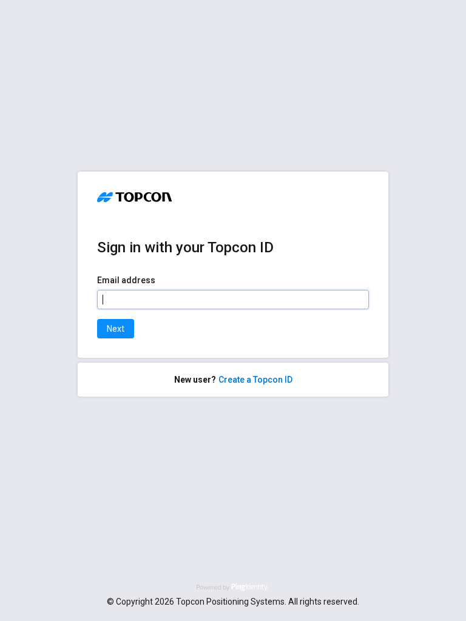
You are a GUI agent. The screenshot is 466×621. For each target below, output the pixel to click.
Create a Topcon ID (255, 379)
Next (115, 329)
